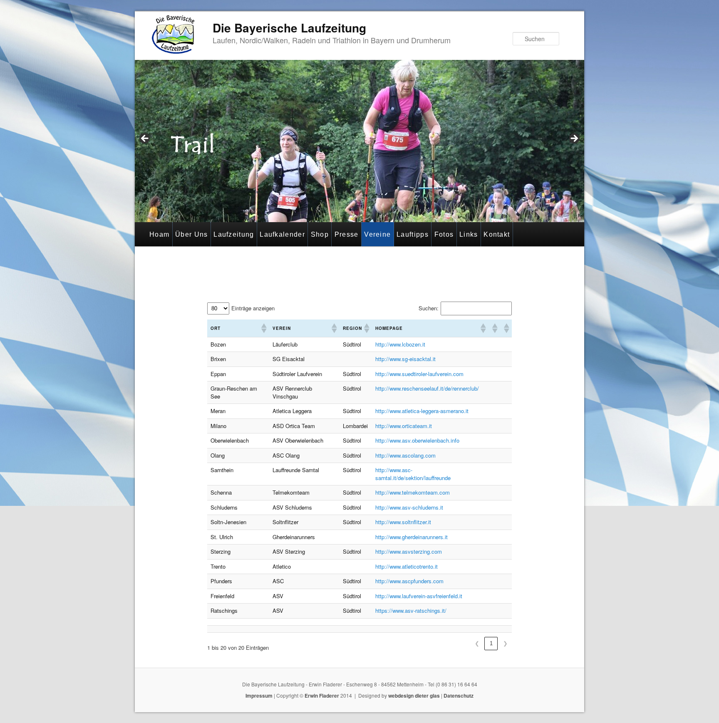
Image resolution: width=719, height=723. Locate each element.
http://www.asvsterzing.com (408, 551)
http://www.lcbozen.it (400, 344)
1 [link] (491, 643)
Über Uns (191, 234)
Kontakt (496, 234)
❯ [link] (505, 643)
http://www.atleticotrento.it (406, 566)
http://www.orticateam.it (403, 426)
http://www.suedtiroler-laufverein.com (419, 374)
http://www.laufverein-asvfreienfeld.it (418, 596)
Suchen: (429, 308)
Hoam (159, 234)
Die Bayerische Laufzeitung (289, 27)
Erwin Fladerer (322, 695)
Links (468, 234)
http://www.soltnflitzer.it (403, 522)
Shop (320, 234)
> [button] (574, 139)
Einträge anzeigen (253, 308)
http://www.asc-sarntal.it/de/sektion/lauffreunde (413, 474)
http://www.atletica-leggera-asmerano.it (422, 411)
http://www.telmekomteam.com (412, 492)
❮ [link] (477, 643)
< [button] (145, 139)
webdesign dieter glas (414, 695)
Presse (347, 234)
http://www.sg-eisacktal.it (405, 359)
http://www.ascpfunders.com (409, 581)
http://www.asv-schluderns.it (409, 507)
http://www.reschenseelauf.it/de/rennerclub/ (427, 388)
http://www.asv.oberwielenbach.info (417, 440)
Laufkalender (282, 234)
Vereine (377, 234)
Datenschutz (459, 695)
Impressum (259, 695)
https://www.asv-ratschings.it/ (410, 610)
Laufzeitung (233, 234)
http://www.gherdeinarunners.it (411, 537)
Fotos (444, 234)
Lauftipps (413, 234)
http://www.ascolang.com (405, 455)
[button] (263, 328)
